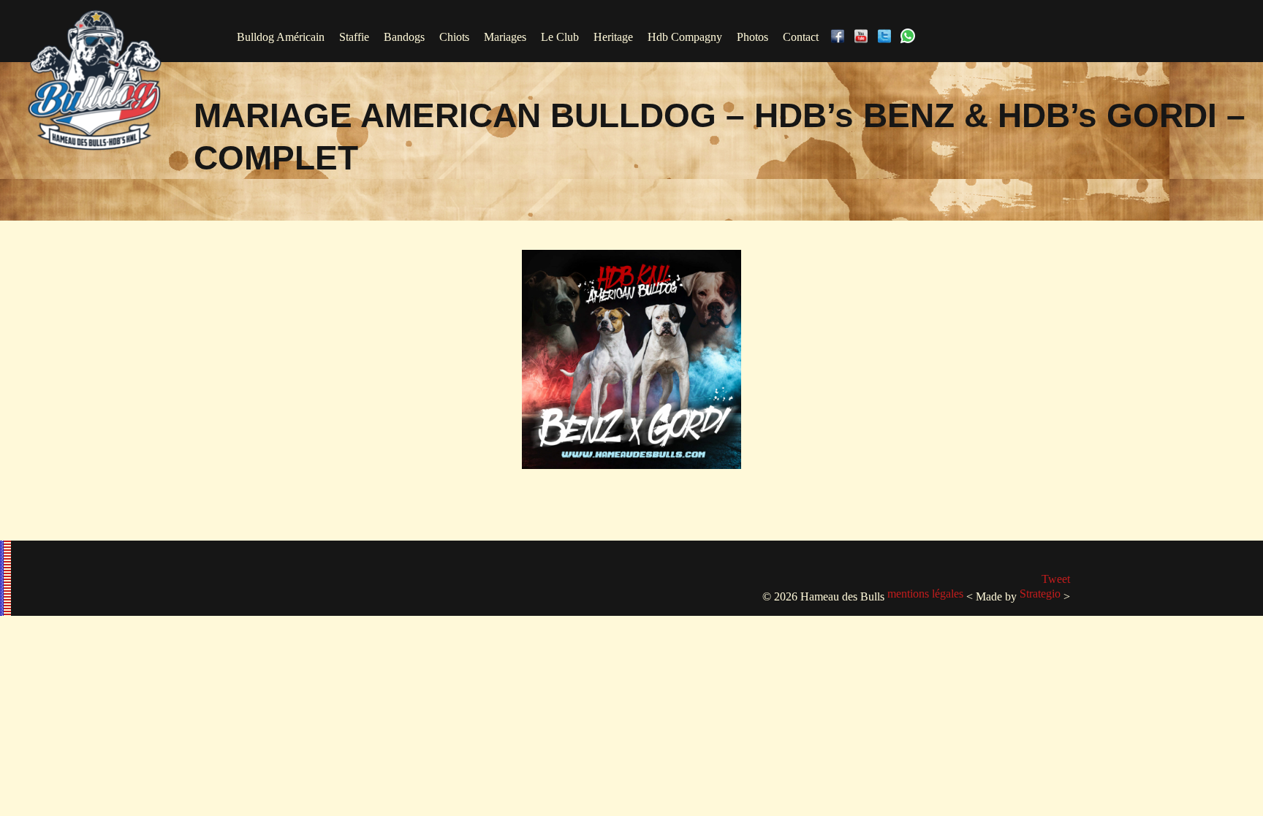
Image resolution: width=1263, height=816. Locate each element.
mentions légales (925, 593)
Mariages (505, 37)
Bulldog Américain (281, 37)
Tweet (1056, 579)
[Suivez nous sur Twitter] (887, 36)
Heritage (613, 37)
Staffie (354, 37)
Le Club (560, 37)
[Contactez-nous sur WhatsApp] (910, 36)
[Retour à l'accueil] (95, 148)
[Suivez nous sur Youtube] (864, 36)
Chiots (454, 37)
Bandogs (404, 37)
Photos (752, 37)
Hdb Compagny (685, 37)
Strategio (1040, 593)
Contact (801, 37)
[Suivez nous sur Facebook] (840, 36)
